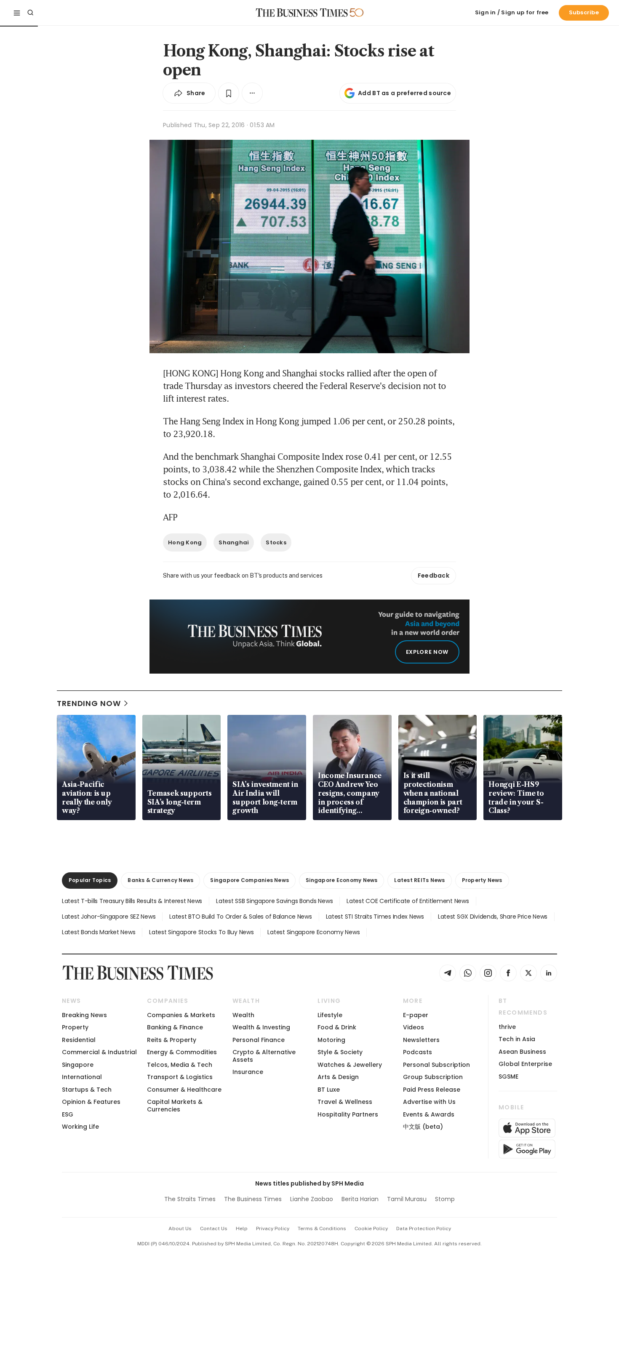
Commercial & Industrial (99, 1052)
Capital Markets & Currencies (175, 1105)
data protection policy (423, 1228)
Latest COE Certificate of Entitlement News (408, 901)
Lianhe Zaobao (311, 1199)
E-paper (415, 1015)
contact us (213, 1228)
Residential (79, 1040)
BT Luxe (329, 1089)
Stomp (445, 1199)
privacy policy (272, 1228)
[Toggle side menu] (17, 12)
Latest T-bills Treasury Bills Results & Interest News (132, 901)
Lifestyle (330, 1015)
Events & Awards (428, 1114)
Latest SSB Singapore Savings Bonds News (274, 901)
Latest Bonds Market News (98, 932)
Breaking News (84, 1015)
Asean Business (522, 1051)
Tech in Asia (517, 1039)
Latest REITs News (419, 880)
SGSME (508, 1076)
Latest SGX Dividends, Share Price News (492, 916)
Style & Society (340, 1052)
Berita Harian (360, 1199)
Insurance (247, 1072)
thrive (507, 1027)
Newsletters (421, 1040)
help (242, 1228)
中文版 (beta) (423, 1126)
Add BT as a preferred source (404, 93)
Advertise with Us (429, 1102)
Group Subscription (433, 1077)
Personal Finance (258, 1040)
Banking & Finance (175, 1027)
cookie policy (371, 1228)
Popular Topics (90, 880)
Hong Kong (185, 542)
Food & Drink (337, 1027)
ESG (67, 1114)
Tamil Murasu (407, 1199)
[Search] (30, 12)
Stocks (276, 542)
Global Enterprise (525, 1064)
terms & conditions (322, 1228)
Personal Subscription (436, 1065)
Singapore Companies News (249, 880)
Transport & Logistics (180, 1077)
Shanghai (234, 542)
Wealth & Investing (261, 1027)
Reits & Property (171, 1040)
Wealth (243, 1015)
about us (180, 1228)
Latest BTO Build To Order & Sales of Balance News (240, 916)
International (82, 1077)
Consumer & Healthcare (184, 1089)
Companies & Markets (181, 1015)
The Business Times (253, 1199)
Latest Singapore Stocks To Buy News (201, 932)
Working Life (80, 1126)
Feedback (433, 575)
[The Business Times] (302, 12)
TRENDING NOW (89, 703)
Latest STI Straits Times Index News (375, 916)
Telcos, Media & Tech (179, 1065)
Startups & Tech (87, 1089)
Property (75, 1027)
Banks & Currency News (160, 880)
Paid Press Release (431, 1089)
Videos (413, 1027)
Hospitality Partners (348, 1114)
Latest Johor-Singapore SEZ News (108, 916)
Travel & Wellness (345, 1102)
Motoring (331, 1040)
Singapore (77, 1065)
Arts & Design (338, 1077)
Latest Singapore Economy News (313, 932)
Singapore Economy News (341, 880)
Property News (482, 880)
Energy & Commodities (182, 1052)
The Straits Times (190, 1199)
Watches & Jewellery (350, 1065)
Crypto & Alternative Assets (264, 1055)
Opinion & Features (91, 1102)
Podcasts (417, 1052)
